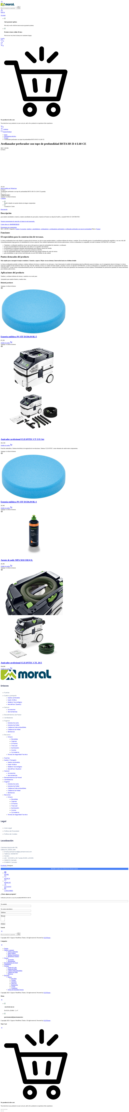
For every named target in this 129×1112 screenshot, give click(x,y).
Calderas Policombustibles (17, 727)
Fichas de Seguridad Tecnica (17, 754)
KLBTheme (47, 937)
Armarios (14, 744)
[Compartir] (5, 1109)
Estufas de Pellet (13, 725)
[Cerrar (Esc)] (6, 1109)
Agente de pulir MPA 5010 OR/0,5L (17, 560)
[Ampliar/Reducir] (1, 1109)
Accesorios (23, 229)
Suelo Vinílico (12, 700)
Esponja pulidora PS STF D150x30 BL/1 (19, 502)
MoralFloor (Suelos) (14, 704)
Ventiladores (8, 718)
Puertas (6, 693)
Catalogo (5, 129)
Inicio (5, 134)
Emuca (10, 737)
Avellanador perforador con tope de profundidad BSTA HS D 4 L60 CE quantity (23, 191)
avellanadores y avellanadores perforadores (53, 229)
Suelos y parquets (10, 696)
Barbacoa (11, 732)
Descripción (4, 209)
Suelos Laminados (14, 698)
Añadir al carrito (5, 195)
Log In (2, 38)
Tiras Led (14, 746)
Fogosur (7, 721)
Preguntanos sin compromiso (9, 227)
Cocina (13, 750)
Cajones (14, 741)
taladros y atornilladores (33, 229)
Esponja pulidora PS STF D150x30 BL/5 (19, 336)
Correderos (15, 752)
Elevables (14, 739)
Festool (6, 138)
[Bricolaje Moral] (7, 5)
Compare (3, 198)
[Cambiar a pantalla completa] (3, 1109)
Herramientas (12, 712)
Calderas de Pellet (14, 730)
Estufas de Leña (13, 723)
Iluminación (15, 748)
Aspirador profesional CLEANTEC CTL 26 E (21, 663)
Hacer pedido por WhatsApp (9, 188)
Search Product (7, 131)
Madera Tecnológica (15, 702)
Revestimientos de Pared (12, 715)
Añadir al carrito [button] (5, 343)
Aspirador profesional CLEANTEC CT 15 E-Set (22, 439)
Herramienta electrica (10, 136)
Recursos (7, 735)
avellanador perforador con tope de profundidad (78, 229)
